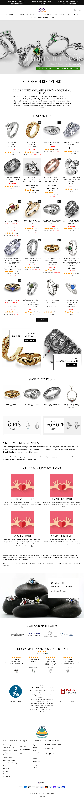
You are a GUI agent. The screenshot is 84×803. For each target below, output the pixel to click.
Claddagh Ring (11, 14)
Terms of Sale (36, 753)
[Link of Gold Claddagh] (21, 350)
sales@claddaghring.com (59, 591)
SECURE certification (68, 701)
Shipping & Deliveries (23, 752)
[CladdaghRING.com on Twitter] (50, 754)
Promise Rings (6, 768)
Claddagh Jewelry (46, 14)
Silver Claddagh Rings (9, 745)
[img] (42, 651)
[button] (9, 152)
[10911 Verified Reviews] (42, 738)
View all (42, 319)
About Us (35, 747)
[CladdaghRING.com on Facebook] (46, 754)
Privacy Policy (36, 756)
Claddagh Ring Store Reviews (38, 762)
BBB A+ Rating (15, 701)
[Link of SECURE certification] (68, 691)
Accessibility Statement (36, 766)
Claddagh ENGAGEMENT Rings (9, 754)
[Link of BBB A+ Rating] (15, 691)
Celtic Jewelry (73, 14)
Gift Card (5, 771)
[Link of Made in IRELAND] (42, 47)
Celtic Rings (60, 14)
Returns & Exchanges (25, 749)
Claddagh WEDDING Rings (10, 750)
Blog (52, 17)
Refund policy (6, 776)
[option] (16, 2)
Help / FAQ (23, 746)
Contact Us (35, 750)
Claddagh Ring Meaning (39, 17)
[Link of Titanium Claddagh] (62, 350)
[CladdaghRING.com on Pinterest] (53, 754)
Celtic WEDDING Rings (9, 760)
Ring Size (35, 758)
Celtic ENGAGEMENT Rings (10, 763)
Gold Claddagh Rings (8, 747)
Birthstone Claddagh (28, 14)
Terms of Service (7, 774)
